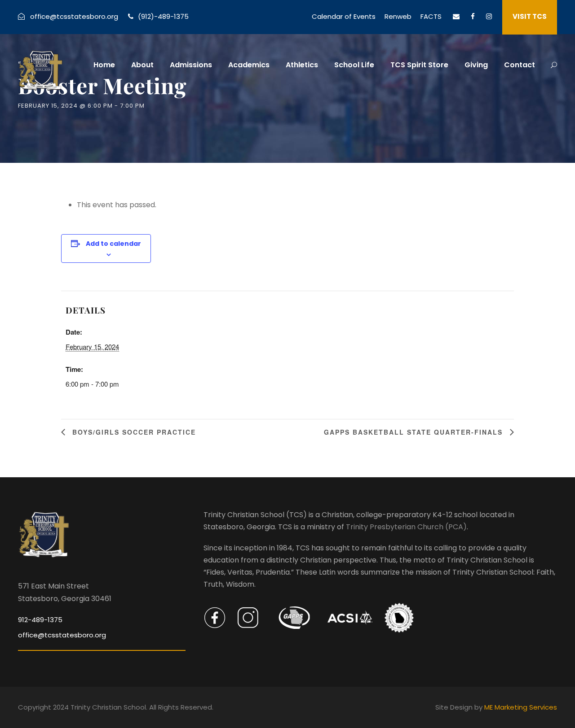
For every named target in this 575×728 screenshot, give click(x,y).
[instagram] (489, 16)
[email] (456, 16)
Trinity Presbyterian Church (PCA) (406, 527)
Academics (249, 65)
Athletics (302, 65)
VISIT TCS (530, 16)
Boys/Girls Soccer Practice (133, 431)
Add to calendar (113, 243)
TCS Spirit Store (419, 65)
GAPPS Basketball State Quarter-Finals (414, 431)
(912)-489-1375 (163, 16)
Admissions (191, 65)
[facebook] (473, 16)
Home (104, 65)
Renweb (398, 16)
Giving (476, 65)
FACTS (431, 16)
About (142, 65)
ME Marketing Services (520, 707)
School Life (354, 65)
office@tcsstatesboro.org (74, 16)
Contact (519, 65)
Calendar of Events (344, 16)
